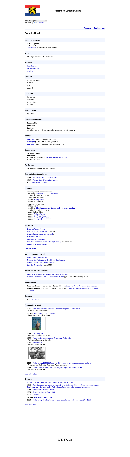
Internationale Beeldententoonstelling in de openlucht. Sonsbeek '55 (57, 367)
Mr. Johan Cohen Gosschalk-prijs (45, 177)
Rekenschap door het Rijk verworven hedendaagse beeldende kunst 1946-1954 (62, 400)
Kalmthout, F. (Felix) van (36, 239)
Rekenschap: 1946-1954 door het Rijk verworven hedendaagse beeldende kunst (62, 363)
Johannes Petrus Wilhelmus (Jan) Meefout (81, 286)
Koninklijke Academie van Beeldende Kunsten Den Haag (47, 274)
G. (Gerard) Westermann (42, 218)
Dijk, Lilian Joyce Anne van (37, 231)
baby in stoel (36, 299)
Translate (41, 23)
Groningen (31, 142)
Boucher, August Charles (36, 229)
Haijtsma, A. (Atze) (34, 237)
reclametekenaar (33, 68)
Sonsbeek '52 (38, 343)
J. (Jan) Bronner (39, 214)
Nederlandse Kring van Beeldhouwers (41, 262)
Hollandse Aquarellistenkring (37, 257)
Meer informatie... (31, 249)
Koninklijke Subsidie (39, 183)
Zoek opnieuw (99, 28)
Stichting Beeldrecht (34, 265)
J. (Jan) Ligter (39, 200)
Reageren (87, 28)
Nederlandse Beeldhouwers (43, 397)
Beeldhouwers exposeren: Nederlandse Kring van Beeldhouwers (56, 309)
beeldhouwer (32, 66)
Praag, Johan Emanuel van (37, 244)
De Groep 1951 (38, 334)
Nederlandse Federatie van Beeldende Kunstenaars (46, 260)
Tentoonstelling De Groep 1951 (44, 392)
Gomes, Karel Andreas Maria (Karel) (40, 234)
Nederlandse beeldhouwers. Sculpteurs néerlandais (52, 338)
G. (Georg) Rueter (40, 216)
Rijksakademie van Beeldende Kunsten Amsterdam (45, 277)
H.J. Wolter (38, 220)
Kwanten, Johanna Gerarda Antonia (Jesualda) (44, 242)
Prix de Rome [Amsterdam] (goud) (45, 180)
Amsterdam (32, 48)
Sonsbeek (36, 395)
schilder (30, 71)
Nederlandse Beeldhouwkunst (44, 313)
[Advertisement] (65, 422)
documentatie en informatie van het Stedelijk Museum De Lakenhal (51, 382)
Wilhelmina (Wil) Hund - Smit (56, 157)
